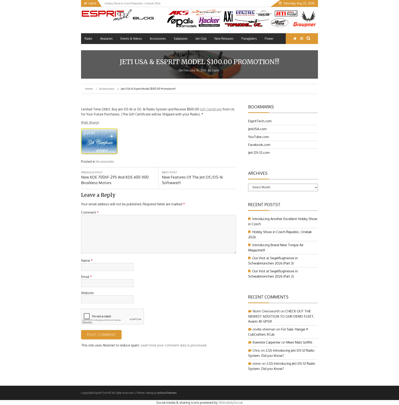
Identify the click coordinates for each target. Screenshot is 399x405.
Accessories (158, 38)
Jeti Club (201, 38)
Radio (88, 38)
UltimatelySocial (230, 402)
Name (87, 260)
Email (86, 277)
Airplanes (106, 38)
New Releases (224, 38)
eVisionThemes (167, 392)
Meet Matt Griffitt (299, 342)
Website (87, 293)
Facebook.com (259, 145)
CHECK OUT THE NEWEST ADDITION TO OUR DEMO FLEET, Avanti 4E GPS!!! (281, 316)
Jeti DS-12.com (259, 152)
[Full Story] (99, 153)
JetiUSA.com (257, 129)
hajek (215, 70)
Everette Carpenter (266, 342)
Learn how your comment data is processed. (174, 345)
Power (269, 38)
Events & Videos (131, 38)
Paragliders (249, 38)
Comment (90, 212)
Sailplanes (181, 38)
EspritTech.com (260, 121)
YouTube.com (258, 137)
